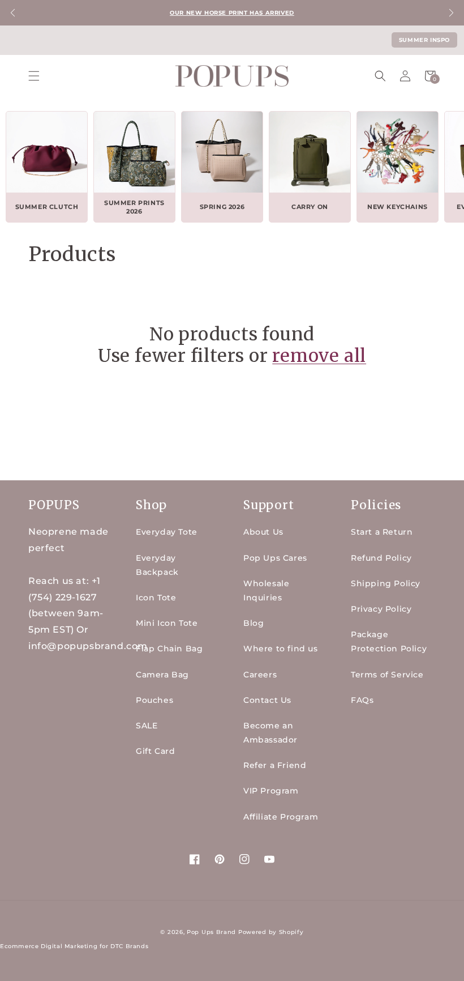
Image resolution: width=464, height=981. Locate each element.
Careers (260, 674)
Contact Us (267, 700)
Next (451, 13)
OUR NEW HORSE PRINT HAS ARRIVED (232, 12)
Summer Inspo (424, 40)
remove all (319, 355)
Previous (13, 13)
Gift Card (155, 751)
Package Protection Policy (389, 641)
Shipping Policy (385, 583)
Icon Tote (156, 597)
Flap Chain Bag (169, 648)
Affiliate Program (280, 817)
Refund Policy (381, 558)
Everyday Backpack (157, 565)
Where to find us (280, 648)
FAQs (362, 700)
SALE (146, 725)
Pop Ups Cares (275, 558)
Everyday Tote (166, 532)
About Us (263, 532)
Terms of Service (387, 674)
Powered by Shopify (271, 932)
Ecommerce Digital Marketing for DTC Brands (74, 946)
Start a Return (382, 532)
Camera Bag (162, 674)
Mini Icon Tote (166, 623)
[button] (34, 75)
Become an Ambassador (270, 732)
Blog (253, 623)
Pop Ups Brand (211, 932)
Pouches (154, 700)
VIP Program (271, 791)
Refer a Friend (274, 765)
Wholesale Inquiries (266, 590)
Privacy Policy (381, 609)
